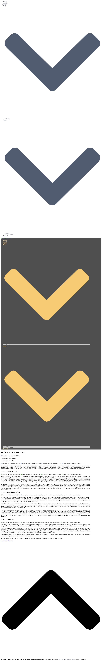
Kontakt (5, 235)
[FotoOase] (7, 238)
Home (5, 1)
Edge (73, 659)
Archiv (8, 118)
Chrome (64, 659)
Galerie (5, 3)
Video (4, 4)
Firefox (59, 659)
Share (7, 233)
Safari (68, 659)
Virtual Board (10, 234)
